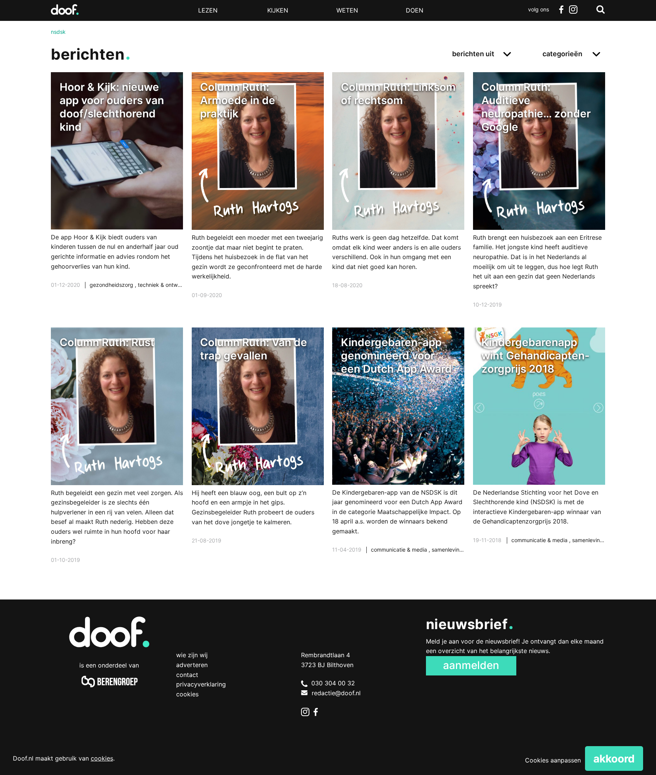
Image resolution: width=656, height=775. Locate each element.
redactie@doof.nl (336, 693)
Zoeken (600, 9)
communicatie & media (400, 549)
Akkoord (614, 758)
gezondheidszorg (112, 285)
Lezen (208, 10)
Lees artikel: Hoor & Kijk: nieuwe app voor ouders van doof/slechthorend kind (117, 189)
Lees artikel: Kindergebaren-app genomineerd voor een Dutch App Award (398, 450)
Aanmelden (471, 665)
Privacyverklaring (201, 684)
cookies (102, 758)
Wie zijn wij (192, 655)
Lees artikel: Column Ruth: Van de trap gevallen (258, 445)
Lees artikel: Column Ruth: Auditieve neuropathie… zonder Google (539, 199)
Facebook (561, 9)
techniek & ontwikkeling (167, 285)
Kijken (277, 10)
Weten (347, 10)
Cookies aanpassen (553, 760)
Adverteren (192, 665)
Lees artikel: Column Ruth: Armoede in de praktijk (258, 195)
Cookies (187, 694)
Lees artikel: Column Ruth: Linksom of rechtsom (398, 190)
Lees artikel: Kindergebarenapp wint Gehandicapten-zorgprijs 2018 (539, 445)
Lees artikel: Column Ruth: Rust (117, 455)
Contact (187, 675)
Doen (414, 10)
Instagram (573, 9)
